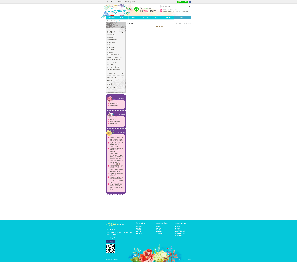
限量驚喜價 (177, 10)
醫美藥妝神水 (171, 10)
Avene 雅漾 (110, 37)
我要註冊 (120, 1)
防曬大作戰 (113, 119)
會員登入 (113, 1)
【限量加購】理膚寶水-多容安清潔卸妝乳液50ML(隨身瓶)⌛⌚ (116, 162)
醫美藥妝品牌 (112, 20)
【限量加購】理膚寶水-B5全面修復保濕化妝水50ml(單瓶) (116, 150)
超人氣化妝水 (183, 10)
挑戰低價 (165, 11)
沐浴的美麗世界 (111, 77)
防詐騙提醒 (158, 231)
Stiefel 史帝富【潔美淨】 (114, 67)
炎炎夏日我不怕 (114, 103)
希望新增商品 (178, 235)
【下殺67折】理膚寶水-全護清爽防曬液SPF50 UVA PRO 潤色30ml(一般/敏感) (116, 139)
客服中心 (122, 17)
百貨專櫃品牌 (111, 73)
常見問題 (145, 17)
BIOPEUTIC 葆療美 (112, 39)
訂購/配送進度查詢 (180, 233)
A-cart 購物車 (187, 259)
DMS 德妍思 (111, 49)
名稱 (189, 23)
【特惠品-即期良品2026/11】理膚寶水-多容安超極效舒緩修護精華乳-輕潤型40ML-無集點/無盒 (117, 156)
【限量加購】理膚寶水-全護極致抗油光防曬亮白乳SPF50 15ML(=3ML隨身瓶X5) (116, 179)
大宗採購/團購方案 (180, 231)
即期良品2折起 (111, 87)
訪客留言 (134, 17)
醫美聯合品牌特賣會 (115, 121)
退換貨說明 (158, 229)
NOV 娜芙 (110, 64)
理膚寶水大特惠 (171, 11)
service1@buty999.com (111, 238)
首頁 (108, 1)
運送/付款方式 (159, 233)
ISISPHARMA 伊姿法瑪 (113, 54)
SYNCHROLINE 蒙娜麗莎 (114, 69)
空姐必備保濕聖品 (185, 11)
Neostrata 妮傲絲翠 (112, 62)
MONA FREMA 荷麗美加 (114, 59)
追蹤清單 (127, 1)
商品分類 (119, 25)
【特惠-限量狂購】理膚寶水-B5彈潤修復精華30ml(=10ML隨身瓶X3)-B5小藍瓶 (116, 186)
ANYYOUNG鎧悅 (112, 34)
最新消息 (157, 17)
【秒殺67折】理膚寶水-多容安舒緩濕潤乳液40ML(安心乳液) (116, 144)
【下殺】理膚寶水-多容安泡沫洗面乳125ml (116, 166)
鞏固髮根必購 (113, 123)
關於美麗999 (111, 17)
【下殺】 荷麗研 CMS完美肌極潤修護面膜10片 (116, 170)
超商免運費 (178, 11)
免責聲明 (115, 259)
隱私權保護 (109, 259)
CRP (109, 44)
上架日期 (184, 23)
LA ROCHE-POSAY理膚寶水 (115, 57)
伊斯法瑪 (110, 52)
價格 (180, 23)
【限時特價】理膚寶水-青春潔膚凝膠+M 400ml (116, 174)
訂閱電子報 (139, 233)
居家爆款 (165, 10)
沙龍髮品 (109, 80)
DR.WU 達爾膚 (111, 47)
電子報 (133, 1)
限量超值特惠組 (114, 105)
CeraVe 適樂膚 (111, 42)
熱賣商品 (109, 84)
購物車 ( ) (184, 17)
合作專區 (168, 17)
